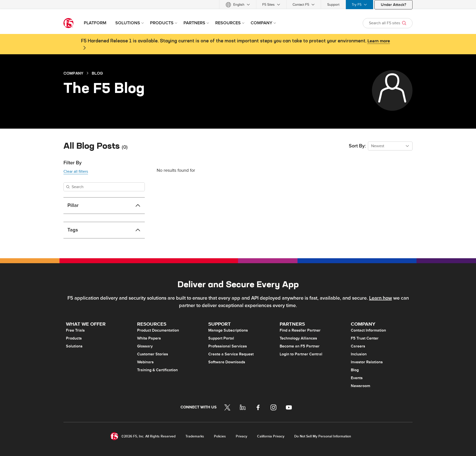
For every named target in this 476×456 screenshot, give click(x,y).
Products (74, 338)
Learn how (380, 298)
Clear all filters (75, 171)
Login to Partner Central (301, 354)
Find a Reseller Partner (300, 330)
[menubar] (238, 4)
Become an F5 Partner (300, 346)
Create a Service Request (231, 354)
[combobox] (390, 146)
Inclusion (359, 354)
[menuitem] (237, 4)
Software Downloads (226, 362)
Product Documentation (158, 330)
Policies (220, 436)
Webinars (145, 362)
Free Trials (75, 330)
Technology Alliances (298, 338)
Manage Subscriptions (228, 330)
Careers (358, 346)
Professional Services (227, 346)
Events (357, 377)
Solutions (74, 346)
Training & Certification (157, 370)
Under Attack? (393, 4)
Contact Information (368, 330)
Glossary (145, 346)
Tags (72, 230)
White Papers (149, 338)
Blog (97, 73)
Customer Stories (152, 354)
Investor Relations (367, 362)
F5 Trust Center (365, 338)
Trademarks (194, 436)
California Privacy (270, 436)
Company (73, 73)
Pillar (73, 205)
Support (333, 4)
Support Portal (221, 338)
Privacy (241, 436)
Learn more (378, 41)
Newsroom (360, 385)
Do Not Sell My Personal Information (322, 436)
